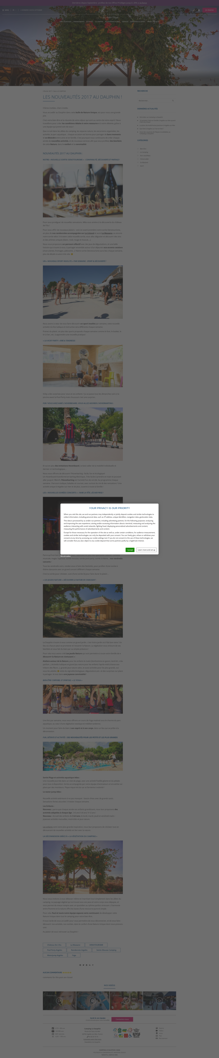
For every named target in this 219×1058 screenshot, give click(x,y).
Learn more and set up (146, 550)
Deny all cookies (65, 556)
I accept (130, 550)
